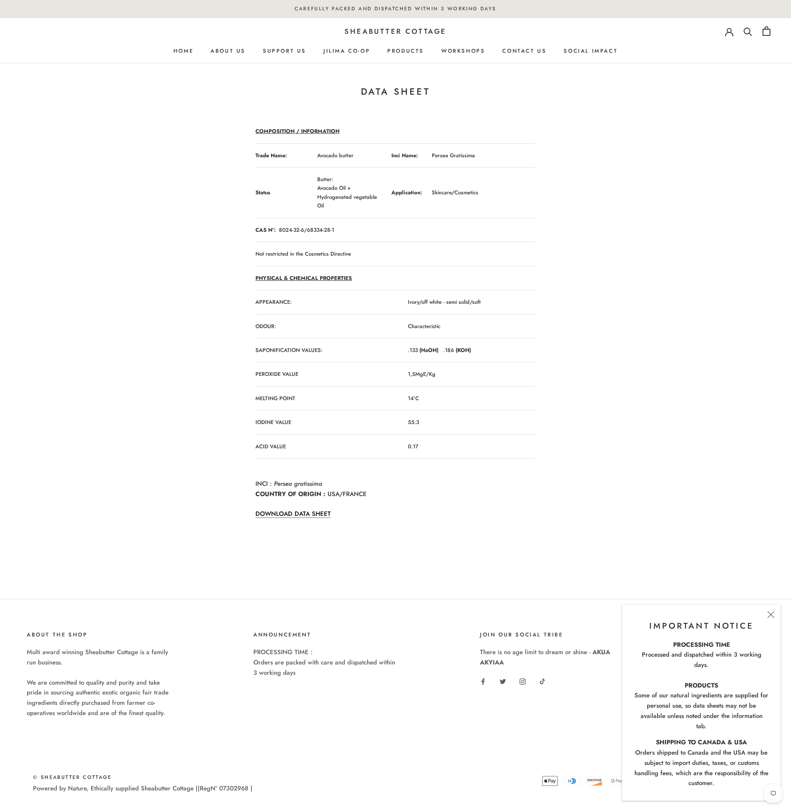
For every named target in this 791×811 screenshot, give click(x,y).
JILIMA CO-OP (346, 51)
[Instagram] (523, 681)
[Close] (771, 614)
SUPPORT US (284, 51)
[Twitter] (503, 681)
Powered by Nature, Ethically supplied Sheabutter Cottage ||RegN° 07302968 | (143, 788)
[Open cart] (766, 31)
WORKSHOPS (463, 51)
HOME (183, 51)
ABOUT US (228, 51)
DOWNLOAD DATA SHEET (293, 513)
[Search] (748, 31)
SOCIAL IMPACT (591, 51)
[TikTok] (542, 681)
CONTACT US (524, 51)
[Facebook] (483, 681)
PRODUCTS (405, 51)
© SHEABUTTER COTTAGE (72, 777)
